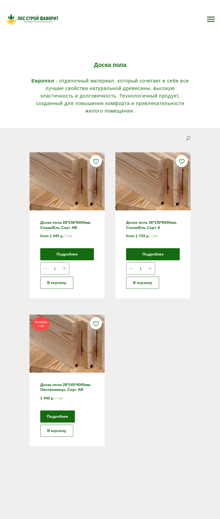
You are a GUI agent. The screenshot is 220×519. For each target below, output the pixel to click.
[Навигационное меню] (211, 19)
